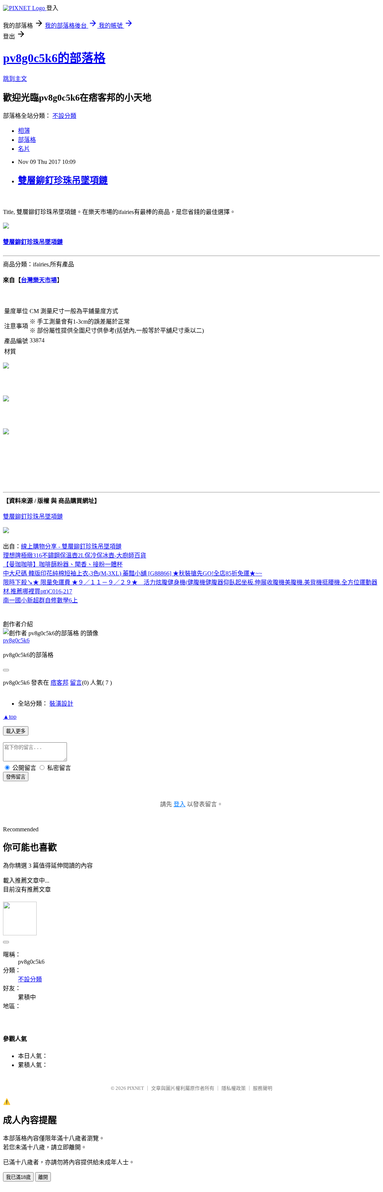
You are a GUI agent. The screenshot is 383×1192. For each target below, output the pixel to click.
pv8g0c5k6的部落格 (54, 58)
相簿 (24, 131)
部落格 (27, 140)
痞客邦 (59, 682)
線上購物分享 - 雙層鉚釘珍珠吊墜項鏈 (71, 546)
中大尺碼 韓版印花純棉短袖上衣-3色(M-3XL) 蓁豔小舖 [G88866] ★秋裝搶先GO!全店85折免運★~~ (132, 573)
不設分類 (64, 116)
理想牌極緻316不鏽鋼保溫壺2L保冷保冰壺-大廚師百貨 (74, 555)
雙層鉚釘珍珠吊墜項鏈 (63, 180)
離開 (43, 1177)
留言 (76, 682)
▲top (9, 716)
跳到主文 (15, 79)
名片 (24, 149)
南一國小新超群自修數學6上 (40, 600)
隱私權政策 (233, 1088)
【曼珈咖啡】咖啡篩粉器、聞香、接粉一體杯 (63, 564)
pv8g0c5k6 (16, 640)
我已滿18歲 (18, 1177)
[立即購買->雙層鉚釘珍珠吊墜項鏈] (6, 226)
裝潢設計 (61, 703)
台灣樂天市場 (39, 280)
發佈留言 (15, 777)
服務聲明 (262, 1088)
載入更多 (15, 731)
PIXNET (135, 1088)
